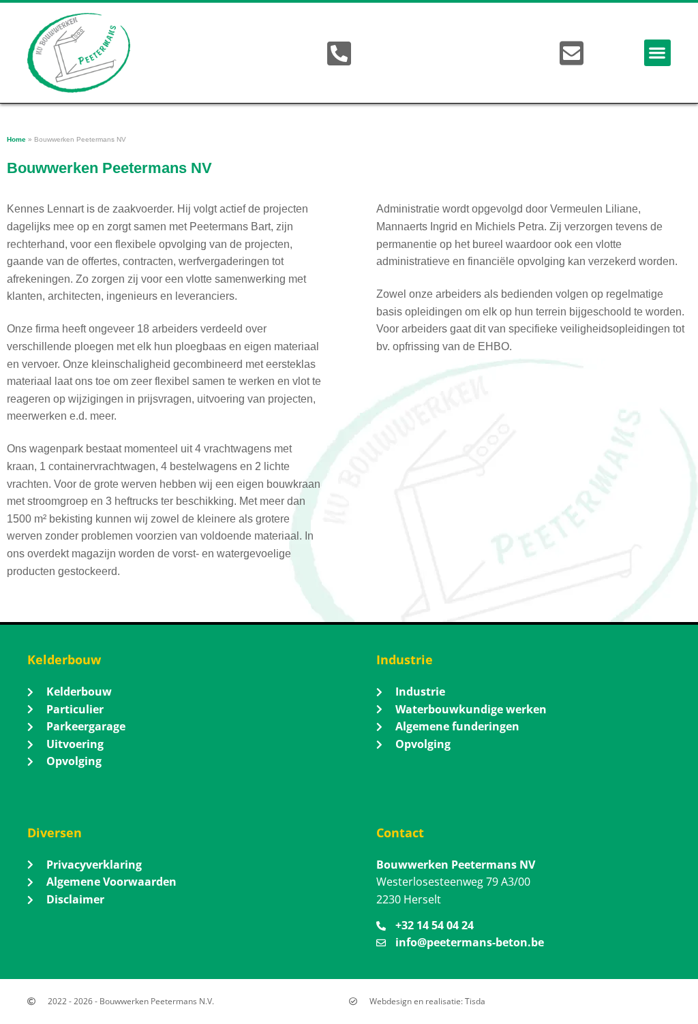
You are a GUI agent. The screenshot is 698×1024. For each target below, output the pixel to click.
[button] (657, 53)
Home (16, 139)
